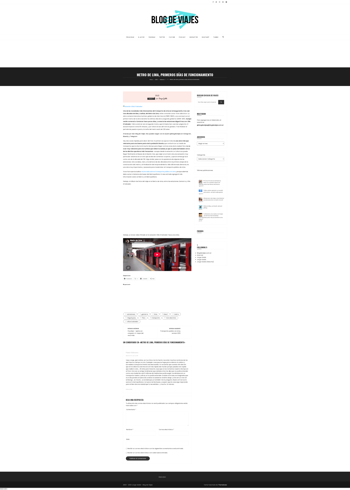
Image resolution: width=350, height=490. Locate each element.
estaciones (131, 314)
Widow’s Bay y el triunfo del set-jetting (213, 207)
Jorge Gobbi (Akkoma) (205, 262)
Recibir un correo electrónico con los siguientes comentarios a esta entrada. (155, 448)
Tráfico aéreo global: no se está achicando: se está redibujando (213, 191)
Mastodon (162, 477)
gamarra (144, 314)
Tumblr (215, 37)
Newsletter (193, 37)
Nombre (129, 429)
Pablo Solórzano (132, 353)
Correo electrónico (166, 429)
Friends (200, 231)
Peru (143, 318)
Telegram (151, 37)
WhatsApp (205, 37)
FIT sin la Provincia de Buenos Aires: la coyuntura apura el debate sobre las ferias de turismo (210, 182)
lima (155, 314)
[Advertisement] (175, 53)
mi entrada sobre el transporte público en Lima (158, 172)
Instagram (187, 134)
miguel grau (131, 318)
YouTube (172, 37)
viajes (157, 95)
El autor (141, 37)
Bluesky (126, 136)
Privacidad (130, 37)
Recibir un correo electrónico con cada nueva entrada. (148, 453)
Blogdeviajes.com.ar (204, 253)
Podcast (182, 37)
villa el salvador (132, 321)
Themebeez (222, 485)
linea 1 (166, 314)
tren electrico (171, 318)
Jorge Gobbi (163, 98)
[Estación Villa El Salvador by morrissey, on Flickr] (132, 106)
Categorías (201, 155)
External (200, 255)
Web (128, 439)
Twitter (162, 37)
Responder (129, 389)
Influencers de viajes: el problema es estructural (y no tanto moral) (213, 199)
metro (176, 314)
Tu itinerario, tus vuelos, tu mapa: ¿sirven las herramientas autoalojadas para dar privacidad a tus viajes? (211, 216)
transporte (156, 318)
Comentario (131, 409)
